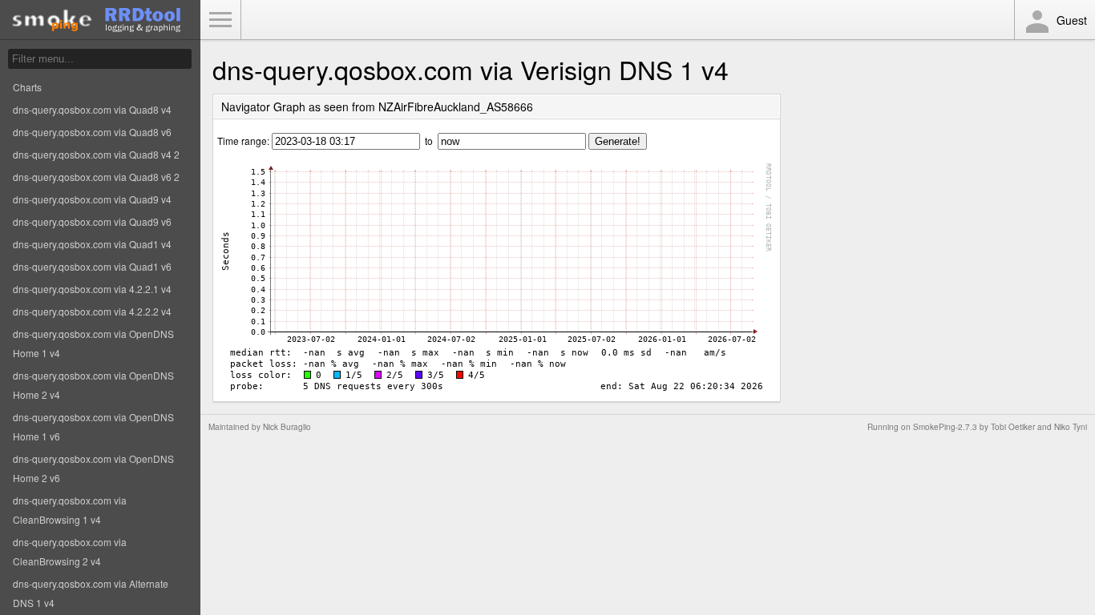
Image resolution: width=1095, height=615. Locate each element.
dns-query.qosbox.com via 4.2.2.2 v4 (92, 311)
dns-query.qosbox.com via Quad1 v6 (92, 266)
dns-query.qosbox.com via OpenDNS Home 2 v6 (93, 468)
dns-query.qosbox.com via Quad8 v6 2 (96, 176)
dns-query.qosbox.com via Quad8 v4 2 (96, 154)
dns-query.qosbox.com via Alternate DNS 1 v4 (90, 593)
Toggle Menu (220, 20)
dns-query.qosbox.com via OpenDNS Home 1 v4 (93, 343)
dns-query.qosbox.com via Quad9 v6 (92, 221)
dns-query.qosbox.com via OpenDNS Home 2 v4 (93, 384)
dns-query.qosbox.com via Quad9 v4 (92, 199)
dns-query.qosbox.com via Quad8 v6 (92, 132)
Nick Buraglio (287, 426)
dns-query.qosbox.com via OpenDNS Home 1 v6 (93, 426)
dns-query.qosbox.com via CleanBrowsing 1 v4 (70, 509)
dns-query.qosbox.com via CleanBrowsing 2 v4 (70, 551)
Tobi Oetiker (1013, 426)
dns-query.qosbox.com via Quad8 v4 (92, 109)
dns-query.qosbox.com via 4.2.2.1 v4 (92, 288)
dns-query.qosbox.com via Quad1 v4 (92, 244)
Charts (27, 87)
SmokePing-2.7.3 (945, 426)
